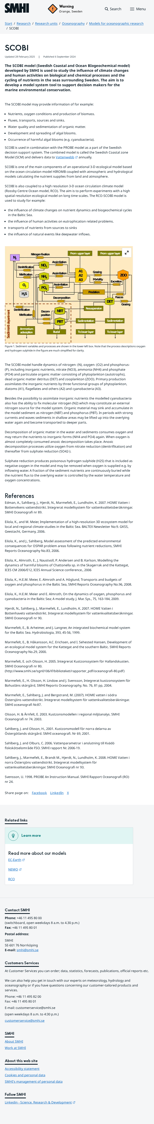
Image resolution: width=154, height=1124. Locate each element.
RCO (11, 879)
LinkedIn (57, 792)
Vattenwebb (67, 157)
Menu (141, 8)
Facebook (39, 792)
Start (8, 23)
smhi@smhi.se (27, 950)
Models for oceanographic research (116, 23)
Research (24, 23)
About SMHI (14, 1041)
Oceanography (73, 23)
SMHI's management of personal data (34, 1081)
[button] (113, 9)
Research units (46, 23)
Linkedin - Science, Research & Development (40, 1102)
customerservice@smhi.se (25, 1020)
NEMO (15, 869)
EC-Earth (16, 860)
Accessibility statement (22, 1068)
